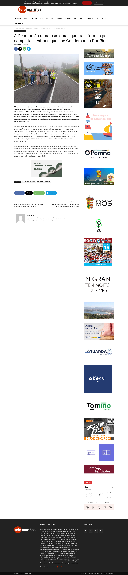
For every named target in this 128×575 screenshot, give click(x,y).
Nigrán (34, 18)
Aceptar (87, 3)
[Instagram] (90, 531)
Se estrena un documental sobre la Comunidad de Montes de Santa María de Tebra (28, 205)
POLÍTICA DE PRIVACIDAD (107, 573)
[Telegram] (29, 49)
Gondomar (44, 18)
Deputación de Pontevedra (28, 181)
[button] (112, 19)
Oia (52, 18)
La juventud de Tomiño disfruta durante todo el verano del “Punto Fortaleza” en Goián (64, 205)
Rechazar (98, 3)
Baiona (26, 18)
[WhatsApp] (24, 49)
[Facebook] (16, 49)
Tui (74, 18)
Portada (18, 18)
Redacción (18, 44)
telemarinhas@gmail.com (57, 567)
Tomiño (81, 18)
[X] (20, 49)
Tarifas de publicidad (93, 573)
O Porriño (90, 18)
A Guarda (59, 18)
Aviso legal (83, 573)
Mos (98, 18)
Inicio (15, 28)
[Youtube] (101, 531)
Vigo (104, 18)
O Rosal (68, 18)
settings (75, 4)
